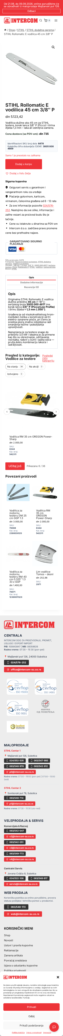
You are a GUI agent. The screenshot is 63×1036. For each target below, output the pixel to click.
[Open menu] (56, 20)
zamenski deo (49, 267)
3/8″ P (30, 265)
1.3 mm (23, 265)
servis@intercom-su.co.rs (23, 884)
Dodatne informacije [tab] (31, 282)
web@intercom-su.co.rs (25, 914)
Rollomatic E (23, 267)
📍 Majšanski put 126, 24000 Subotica (25, 656)
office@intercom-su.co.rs (26, 669)
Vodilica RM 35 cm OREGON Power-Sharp (30, 438)
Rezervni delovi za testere (26, 262)
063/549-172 (18, 906)
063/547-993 (41, 760)
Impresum (47, 1032)
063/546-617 (41, 878)
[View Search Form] (41, 20)
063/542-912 (41, 766)
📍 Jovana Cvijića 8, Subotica (20, 873)
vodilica (39, 267)
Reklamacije (11, 950)
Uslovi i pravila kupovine (18, 945)
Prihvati (31, 1007)
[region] (31, 420)
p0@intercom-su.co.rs (21, 772)
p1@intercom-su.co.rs (21, 803)
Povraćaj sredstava (15, 960)
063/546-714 (16, 798)
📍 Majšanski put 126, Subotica (20, 755)
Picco (14, 267)
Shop (7, 935)
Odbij (31, 1016)
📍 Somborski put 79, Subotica (20, 793)
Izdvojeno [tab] (14, 373)
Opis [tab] (31, 277)
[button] (58, 977)
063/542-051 (16, 842)
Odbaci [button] (31, 11)
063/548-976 (16, 766)
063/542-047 (16, 830)
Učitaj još (15, 466)
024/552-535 (16, 760)
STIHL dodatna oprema (24, 101)
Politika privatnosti (15, 970)
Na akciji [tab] (35, 366)
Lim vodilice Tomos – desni (44, 573)
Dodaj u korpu (23, 164)
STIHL (32, 267)
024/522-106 (16, 878)
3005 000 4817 (40, 265)
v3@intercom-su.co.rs (21, 847)
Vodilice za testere (21, 264)
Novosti (8, 940)
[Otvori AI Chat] (54, 1027)
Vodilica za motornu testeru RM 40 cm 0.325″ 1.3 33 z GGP (18, 576)
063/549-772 (16, 853)
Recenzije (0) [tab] (31, 287)
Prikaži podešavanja (31, 1025)
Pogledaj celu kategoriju (48, 358)
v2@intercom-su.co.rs (21, 836)
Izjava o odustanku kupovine (21, 965)
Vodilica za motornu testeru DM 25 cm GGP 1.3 (18, 514)
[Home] (5, 30)
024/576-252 (18, 662)
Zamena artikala (13, 955)
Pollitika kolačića (18, 1032)
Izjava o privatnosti (33, 1032)
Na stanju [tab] (15, 366)
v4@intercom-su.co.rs (21, 859)
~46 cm (16, 265)
